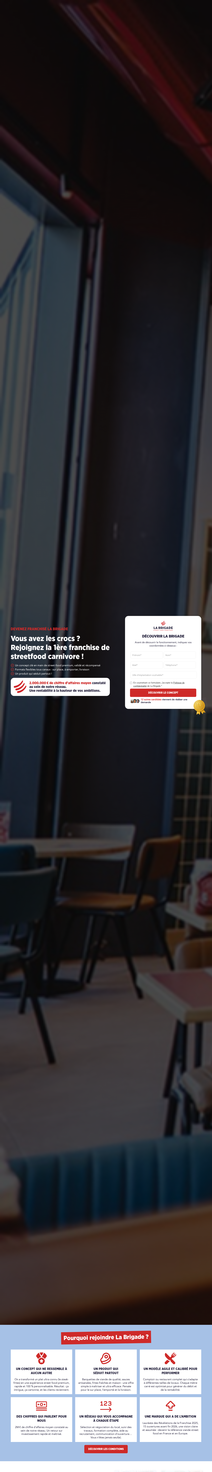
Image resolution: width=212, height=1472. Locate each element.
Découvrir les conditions (106, 1449)
